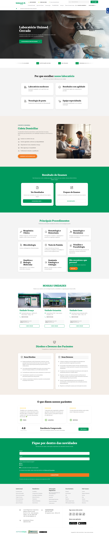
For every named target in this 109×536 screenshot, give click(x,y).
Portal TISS (51, 497)
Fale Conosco (83, 429)
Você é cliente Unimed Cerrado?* (26, 461)
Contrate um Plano (85, 500)
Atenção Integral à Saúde (69, 500)
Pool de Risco (51, 495)
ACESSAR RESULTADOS (37, 201)
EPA (66, 495)
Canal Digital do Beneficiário (37, 495)
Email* (20, 456)
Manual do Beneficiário (36, 500)
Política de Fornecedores (20, 495)
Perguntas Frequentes (85, 493)
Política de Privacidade (20, 493)
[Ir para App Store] (82, 523)
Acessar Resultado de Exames (29, 41)
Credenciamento (51, 503)
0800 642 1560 (42, 2)
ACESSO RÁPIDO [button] (92, 5)
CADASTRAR (54, 475)
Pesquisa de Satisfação (53, 501)
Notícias (83, 495)
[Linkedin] (80, 514)
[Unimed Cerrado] (17, 8)
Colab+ (66, 497)
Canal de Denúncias (19, 500)
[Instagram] (73, 514)
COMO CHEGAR (29, 326)
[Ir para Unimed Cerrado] (20, 3)
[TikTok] (84, 514)
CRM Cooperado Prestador (69, 502)
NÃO (21, 465)
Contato (83, 491)
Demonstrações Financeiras (53, 499)
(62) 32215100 (33, 2)
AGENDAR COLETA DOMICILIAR (27, 156)
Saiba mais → (73, 268)
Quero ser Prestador (19, 502)
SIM (21, 463)
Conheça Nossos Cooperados (37, 493)
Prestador (67, 491)
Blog (83, 497)
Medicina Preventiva (35, 497)
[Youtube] (77, 514)
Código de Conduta (19, 497)
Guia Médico (34, 491)
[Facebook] (70, 514)
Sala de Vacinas (35, 502)
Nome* (21, 450)
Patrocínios (84, 502)
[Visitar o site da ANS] (33, 531)
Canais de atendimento (54, 2)
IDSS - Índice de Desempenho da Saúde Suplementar (54, 493)
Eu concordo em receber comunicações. (29, 467)
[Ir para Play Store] (73, 523)
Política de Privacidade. (49, 470)
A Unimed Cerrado (19, 491)
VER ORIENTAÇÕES (71, 201)
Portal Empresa (68, 493)
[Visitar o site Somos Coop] (21, 531)
